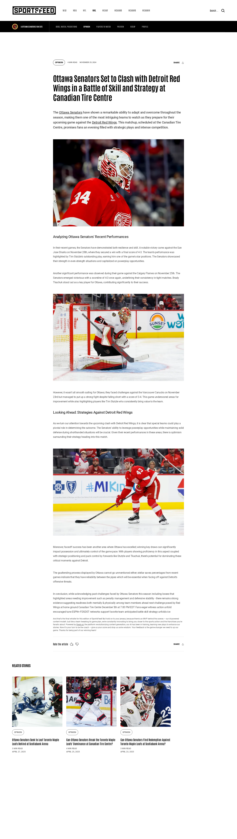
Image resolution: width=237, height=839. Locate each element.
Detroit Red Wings (104, 122)
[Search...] (223, 10)
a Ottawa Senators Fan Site (32, 26)
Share (176, 63)
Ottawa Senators (70, 112)
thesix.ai (80, 624)
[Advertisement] (118, 44)
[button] (65, 10)
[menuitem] (65, 10)
